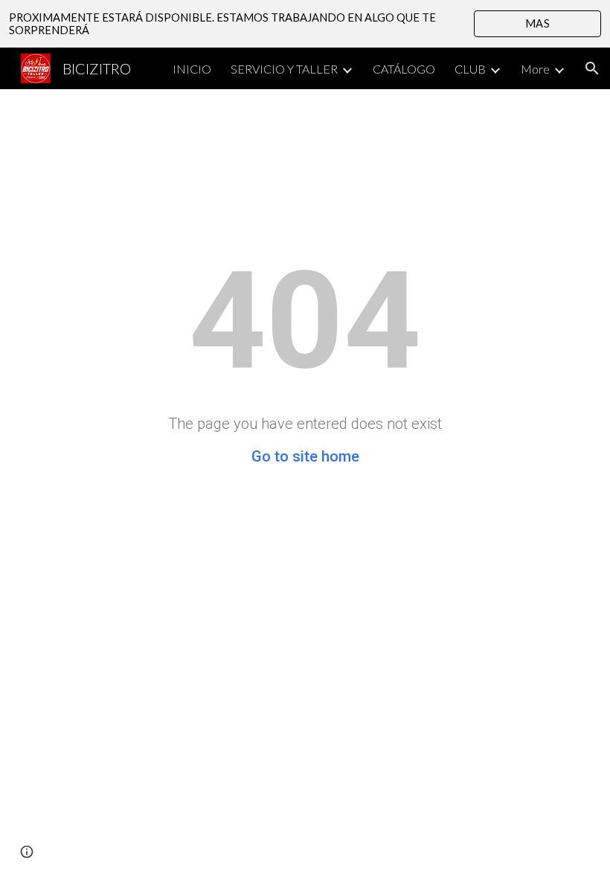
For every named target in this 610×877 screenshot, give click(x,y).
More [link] (535, 69)
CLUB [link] (470, 69)
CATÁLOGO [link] (404, 69)
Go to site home (305, 456)
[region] (305, 24)
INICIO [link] (192, 69)
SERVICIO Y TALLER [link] (284, 69)
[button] (592, 68)
